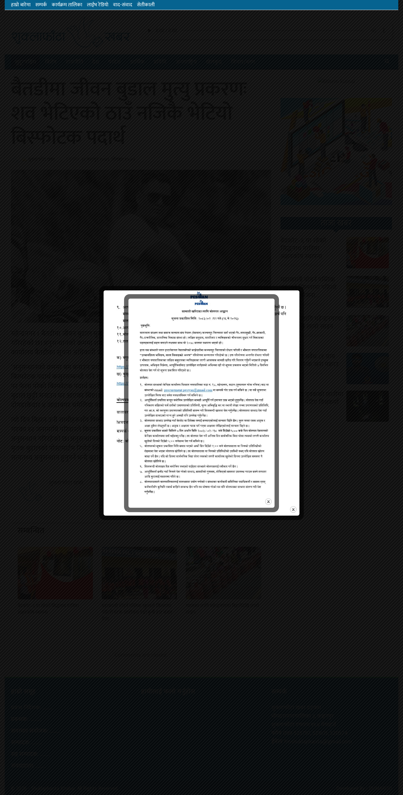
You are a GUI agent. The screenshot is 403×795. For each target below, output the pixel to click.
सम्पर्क (41, 5)
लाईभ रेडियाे (97, 5)
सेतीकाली (146, 5)
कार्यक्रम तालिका (67, 5)
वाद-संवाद (122, 5)
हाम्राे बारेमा (21, 5)
